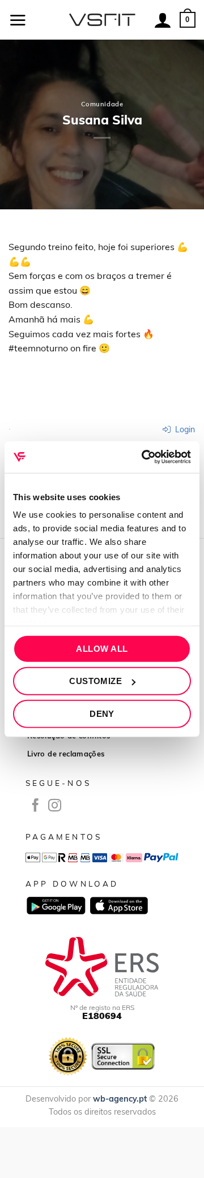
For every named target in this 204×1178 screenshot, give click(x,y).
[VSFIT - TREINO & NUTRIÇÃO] (102, 20)
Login (184, 429)
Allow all (102, 648)
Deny (102, 713)
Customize (95, 681)
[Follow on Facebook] (35, 806)
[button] (17, 19)
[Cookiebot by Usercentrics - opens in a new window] (144, 457)
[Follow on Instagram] (54, 806)
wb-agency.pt (120, 1099)
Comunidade (102, 104)
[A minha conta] (163, 19)
